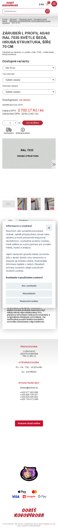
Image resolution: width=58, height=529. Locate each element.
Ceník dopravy (9, 133)
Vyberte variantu (13, 80)
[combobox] (23, 11)
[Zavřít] (49, 228)
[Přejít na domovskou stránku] (10, 5)
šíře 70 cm (10, 68)
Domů (4, 19)
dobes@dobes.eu (29, 388)
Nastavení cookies (29, 301)
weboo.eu (49, 524)
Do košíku (32, 123)
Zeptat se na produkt (23, 133)
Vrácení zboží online (29, 423)
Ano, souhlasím (29, 285)
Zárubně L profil (25, 19)
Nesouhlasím (29, 293)
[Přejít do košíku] (47, 5)
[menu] (54, 4)
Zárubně (13, 19)
